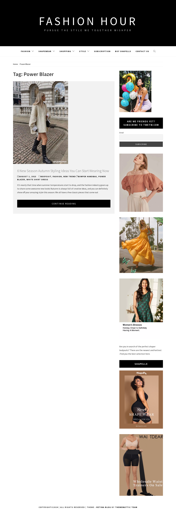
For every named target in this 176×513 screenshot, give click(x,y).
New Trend (69, 176)
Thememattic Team (126, 507)
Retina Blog (103, 507)
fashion (57, 176)
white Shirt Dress (37, 179)
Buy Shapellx (123, 51)
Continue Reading (64, 203)
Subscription (102, 51)
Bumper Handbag (87, 176)
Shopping (65, 51)
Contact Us (142, 51)
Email (121, 132)
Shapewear (44, 51)
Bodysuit (46, 176)
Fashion (25, 51)
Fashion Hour (88, 21)
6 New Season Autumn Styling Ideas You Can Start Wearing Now (63, 170)
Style (82, 51)
